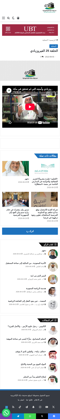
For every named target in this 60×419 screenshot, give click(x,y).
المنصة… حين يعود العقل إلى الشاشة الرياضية (27, 301)
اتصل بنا (21, 400)
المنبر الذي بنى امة (38, 276)
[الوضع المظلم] (13, 18)
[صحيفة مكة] (49, 7)
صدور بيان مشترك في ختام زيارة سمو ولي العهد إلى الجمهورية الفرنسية (18, 212)
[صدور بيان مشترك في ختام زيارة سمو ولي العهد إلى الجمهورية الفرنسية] (15, 199)
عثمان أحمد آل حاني (37, 367)
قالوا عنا (29, 400)
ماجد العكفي (40, 266)
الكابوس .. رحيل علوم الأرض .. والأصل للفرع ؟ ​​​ (26, 326)
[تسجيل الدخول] (18, 18)
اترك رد (30, 231)
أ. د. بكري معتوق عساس (36, 380)
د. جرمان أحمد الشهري (36, 355)
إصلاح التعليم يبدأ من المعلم (34, 377)
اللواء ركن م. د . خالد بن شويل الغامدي (32, 304)
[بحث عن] (8, 18)
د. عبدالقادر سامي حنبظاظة (35, 292)
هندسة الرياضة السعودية (36, 288)
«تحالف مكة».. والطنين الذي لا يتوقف (30, 351)
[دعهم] (15, 168)
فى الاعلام (38, 400)
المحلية (45, 40)
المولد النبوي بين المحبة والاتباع (33, 364)
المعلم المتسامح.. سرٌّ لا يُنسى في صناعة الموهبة (26, 339)
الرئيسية (52, 40)
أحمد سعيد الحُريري (38, 342)
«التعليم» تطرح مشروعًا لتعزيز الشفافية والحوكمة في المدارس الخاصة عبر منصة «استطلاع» (45, 181)
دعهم (27, 179)
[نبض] (6, 407)
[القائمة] (3, 18)
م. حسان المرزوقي (38, 329)
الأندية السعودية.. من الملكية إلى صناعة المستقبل (26, 263)
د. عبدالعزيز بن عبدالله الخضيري (34, 254)
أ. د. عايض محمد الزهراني (36, 279)
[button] (6, 413)
